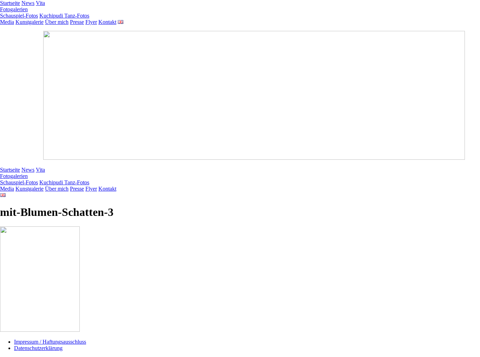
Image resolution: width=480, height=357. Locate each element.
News (27, 3)
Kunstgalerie (29, 22)
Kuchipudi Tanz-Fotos (64, 16)
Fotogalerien (14, 9)
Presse (77, 22)
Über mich (57, 22)
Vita (40, 3)
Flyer (91, 22)
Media (7, 22)
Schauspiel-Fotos (19, 16)
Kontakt (107, 22)
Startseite (10, 3)
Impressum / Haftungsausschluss (50, 342)
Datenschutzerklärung (38, 348)
